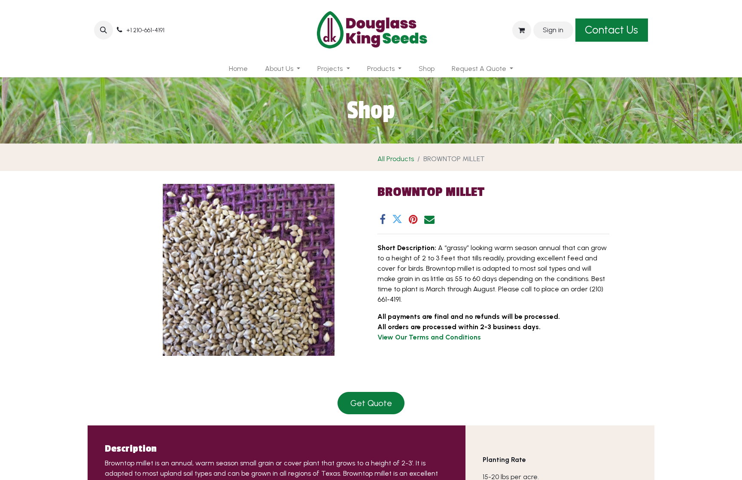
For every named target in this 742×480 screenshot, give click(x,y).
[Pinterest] (413, 219)
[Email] (429, 219)
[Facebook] (383, 219)
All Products (395, 159)
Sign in (553, 30)
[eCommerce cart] (521, 30)
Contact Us (611, 29)
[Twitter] (397, 219)
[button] (103, 30)
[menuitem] (238, 68)
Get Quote (371, 403)
